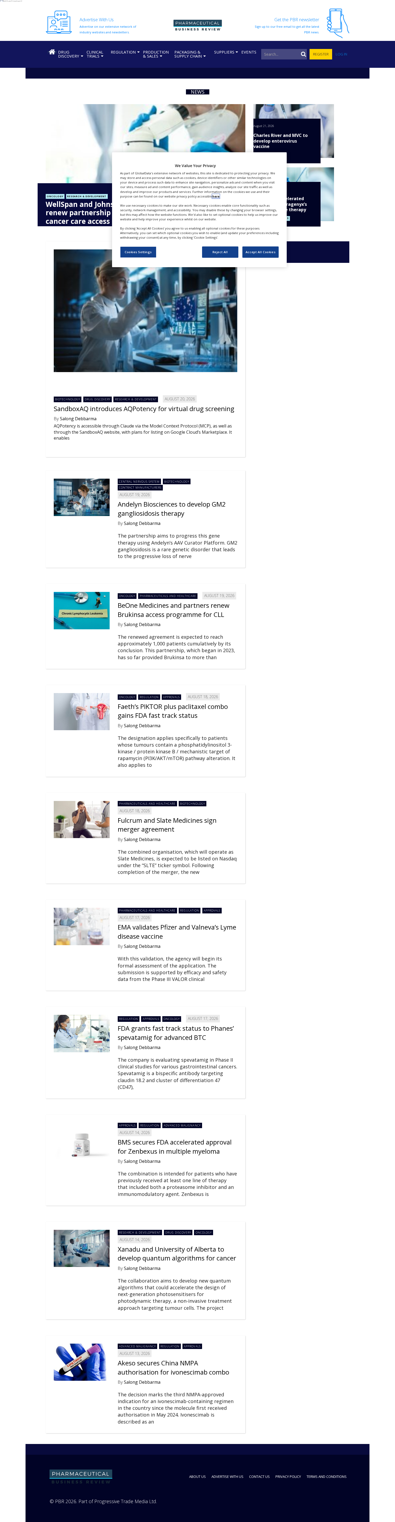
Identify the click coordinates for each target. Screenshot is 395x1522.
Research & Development (86, 196)
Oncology (55, 196)
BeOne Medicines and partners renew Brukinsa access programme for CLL (173, 610)
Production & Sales (156, 54)
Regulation (123, 52)
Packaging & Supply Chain (188, 54)
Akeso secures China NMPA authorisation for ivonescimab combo (173, 1367)
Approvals (171, 697)
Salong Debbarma (78, 419)
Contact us (259, 1476)
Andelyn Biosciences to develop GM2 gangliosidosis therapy (172, 509)
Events (248, 52)
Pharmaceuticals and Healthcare (168, 596)
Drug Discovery (68, 54)
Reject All (220, 252)
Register (321, 54)
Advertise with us (227, 1476)
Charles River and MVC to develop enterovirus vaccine (280, 141)
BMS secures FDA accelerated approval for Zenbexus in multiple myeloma (175, 1147)
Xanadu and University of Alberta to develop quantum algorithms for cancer (177, 1254)
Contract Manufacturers (140, 487)
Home (51, 52)
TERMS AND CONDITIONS (327, 1476)
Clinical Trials (95, 54)
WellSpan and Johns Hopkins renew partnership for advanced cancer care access (102, 212)
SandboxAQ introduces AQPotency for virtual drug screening (144, 408)
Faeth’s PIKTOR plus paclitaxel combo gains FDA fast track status (173, 711)
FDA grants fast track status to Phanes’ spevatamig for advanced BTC (176, 1033)
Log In (341, 54)
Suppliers (224, 52)
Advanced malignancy (182, 1125)
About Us (197, 1476)
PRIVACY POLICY (288, 1476)
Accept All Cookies (260, 252)
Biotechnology (67, 399)
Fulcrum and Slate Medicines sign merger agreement (167, 825)
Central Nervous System (139, 481)
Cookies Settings (138, 252)
